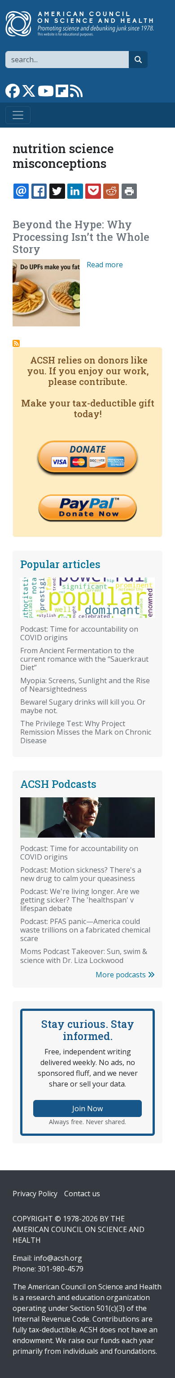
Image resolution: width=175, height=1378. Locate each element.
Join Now (87, 1108)
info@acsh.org (58, 1258)
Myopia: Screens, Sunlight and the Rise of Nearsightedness (85, 685)
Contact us (82, 1193)
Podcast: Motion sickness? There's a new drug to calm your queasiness (80, 874)
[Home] (83, 24)
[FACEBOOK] (39, 191)
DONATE (87, 449)
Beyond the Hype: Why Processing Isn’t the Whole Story (81, 237)
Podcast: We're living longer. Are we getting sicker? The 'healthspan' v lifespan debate (80, 899)
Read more (105, 265)
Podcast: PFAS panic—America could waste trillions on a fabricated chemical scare (85, 929)
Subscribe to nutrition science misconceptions (16, 343)
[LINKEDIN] (75, 191)
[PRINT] (129, 191)
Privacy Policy (35, 1193)
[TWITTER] (57, 191)
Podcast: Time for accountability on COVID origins (79, 633)
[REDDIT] (110, 191)
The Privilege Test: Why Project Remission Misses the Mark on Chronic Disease (85, 732)
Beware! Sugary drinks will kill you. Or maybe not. (82, 706)
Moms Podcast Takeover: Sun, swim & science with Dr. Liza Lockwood (83, 955)
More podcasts (122, 975)
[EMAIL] (21, 191)
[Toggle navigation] (18, 115)
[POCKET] (93, 191)
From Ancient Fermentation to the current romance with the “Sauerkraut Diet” (84, 659)
